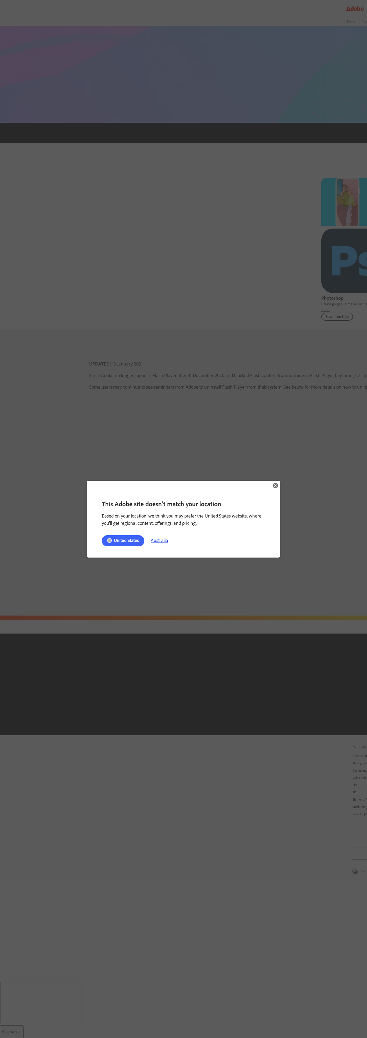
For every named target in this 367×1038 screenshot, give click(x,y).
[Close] (275, 485)
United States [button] (126, 540)
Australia (159, 540)
